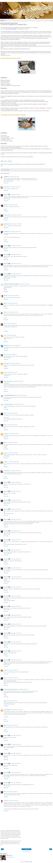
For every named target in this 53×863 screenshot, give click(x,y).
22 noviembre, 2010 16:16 (13, 176)
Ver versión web (26, 851)
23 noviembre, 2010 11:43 (15, 482)
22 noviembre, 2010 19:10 (12, 312)
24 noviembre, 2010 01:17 (15, 782)
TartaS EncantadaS (8, 404)
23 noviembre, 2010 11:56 (15, 530)
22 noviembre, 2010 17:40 (15, 263)
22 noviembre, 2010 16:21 (15, 194)
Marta (5, 442)
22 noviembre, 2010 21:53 (17, 381)
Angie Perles (6, 345)
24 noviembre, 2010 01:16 (15, 772)
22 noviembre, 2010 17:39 (15, 254)
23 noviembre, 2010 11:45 (15, 509)
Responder (6, 182)
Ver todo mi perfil (10, 857)
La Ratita (6, 461)
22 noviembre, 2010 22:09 (21, 395)
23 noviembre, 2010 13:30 (12, 677)
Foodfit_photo (7, 214)
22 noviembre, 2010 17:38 (15, 245)
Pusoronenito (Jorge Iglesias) (10, 689)
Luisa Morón (6, 186)
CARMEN (6, 176)
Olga (5, 372)
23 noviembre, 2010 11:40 (15, 470)
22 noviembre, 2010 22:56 (12, 413)
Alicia (5, 303)
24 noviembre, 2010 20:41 (12, 791)
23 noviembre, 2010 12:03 (15, 615)
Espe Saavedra (7, 223)
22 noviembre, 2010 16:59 (15, 231)
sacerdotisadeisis (8, 709)
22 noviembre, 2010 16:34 (16, 214)
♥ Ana (5, 677)
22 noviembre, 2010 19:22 (11, 323)
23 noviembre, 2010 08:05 (12, 452)
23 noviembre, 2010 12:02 (15, 606)
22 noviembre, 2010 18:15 (12, 303)
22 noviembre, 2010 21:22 (15, 363)
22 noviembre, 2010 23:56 (12, 442)
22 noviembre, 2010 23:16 (11, 424)
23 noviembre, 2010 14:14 (22, 689)
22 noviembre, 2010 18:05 (13, 295)
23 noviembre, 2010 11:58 (15, 567)
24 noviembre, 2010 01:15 (15, 763)
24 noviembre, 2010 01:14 (15, 753)
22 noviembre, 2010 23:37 (13, 433)
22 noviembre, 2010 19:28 (10, 335)
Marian (5, 452)
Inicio (26, 849)
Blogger (30, 861)
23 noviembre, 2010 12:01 (15, 596)
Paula (5, 413)
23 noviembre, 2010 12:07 (15, 659)
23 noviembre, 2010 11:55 (15, 519)
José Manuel (6, 231)
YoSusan (6, 295)
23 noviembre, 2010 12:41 (12, 670)
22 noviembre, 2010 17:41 (15, 273)
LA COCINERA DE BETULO (9, 395)
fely (4, 354)
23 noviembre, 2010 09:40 (13, 461)
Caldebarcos (7, 363)
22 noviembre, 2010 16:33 (12, 204)
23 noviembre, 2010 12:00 (15, 576)
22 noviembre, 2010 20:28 (15, 345)
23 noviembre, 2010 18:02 (17, 709)
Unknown (6, 433)
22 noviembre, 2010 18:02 (24, 284)
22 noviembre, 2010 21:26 (11, 372)
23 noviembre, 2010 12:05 (15, 641)
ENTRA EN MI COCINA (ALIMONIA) (11, 284)
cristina (5, 670)
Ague (5, 700)
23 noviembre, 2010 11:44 (15, 491)
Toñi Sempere (7, 470)
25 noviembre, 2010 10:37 (13, 800)
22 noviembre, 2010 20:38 (11, 354)
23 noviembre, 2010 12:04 (15, 633)
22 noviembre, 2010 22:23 (17, 404)
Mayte (5, 725)
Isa (4, 335)
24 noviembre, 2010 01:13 (15, 744)
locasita (5, 800)
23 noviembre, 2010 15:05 (11, 700)
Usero (5, 791)
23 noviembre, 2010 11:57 (15, 539)
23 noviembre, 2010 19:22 (12, 725)
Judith (5, 204)
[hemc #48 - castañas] (6, 161)
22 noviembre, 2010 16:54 (16, 223)
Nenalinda (6, 194)
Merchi (5, 312)
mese (5, 424)
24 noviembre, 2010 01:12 (15, 735)
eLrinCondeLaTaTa (8, 381)
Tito (4, 323)
